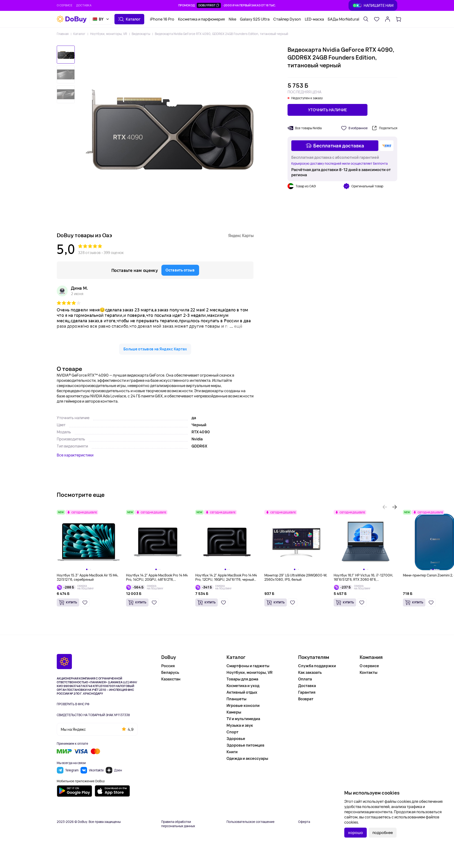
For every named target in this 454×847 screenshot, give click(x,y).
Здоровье (236, 738)
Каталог (79, 34)
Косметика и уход (243, 685)
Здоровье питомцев (245, 745)
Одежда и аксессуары (247, 758)
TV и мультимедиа (243, 718)
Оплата (305, 679)
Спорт (232, 732)
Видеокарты (141, 34)
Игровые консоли (243, 705)
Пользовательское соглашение (251, 822)
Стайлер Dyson (287, 19)
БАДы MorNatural (343, 19)
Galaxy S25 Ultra (255, 19)
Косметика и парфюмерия (201, 19)
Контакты (368, 672)
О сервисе (64, 5)
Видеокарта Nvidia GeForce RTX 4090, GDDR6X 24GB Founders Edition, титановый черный (221, 34)
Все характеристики (75, 455)
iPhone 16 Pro (162, 19)
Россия (168, 665)
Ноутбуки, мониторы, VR (108, 34)
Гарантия (306, 692)
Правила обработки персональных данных (178, 824)
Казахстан (170, 679)
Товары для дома (242, 679)
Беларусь (170, 672)
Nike (232, 19)
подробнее (382, 832)
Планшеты (236, 698)
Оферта (304, 822)
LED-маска (314, 19)
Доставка (84, 5)
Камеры (234, 712)
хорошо (355, 832)
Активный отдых (242, 692)
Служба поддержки (317, 665)
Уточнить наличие (327, 109)
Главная (63, 34)
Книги (232, 751)
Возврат (305, 698)
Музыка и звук (240, 725)
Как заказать (310, 672)
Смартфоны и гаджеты (248, 665)
